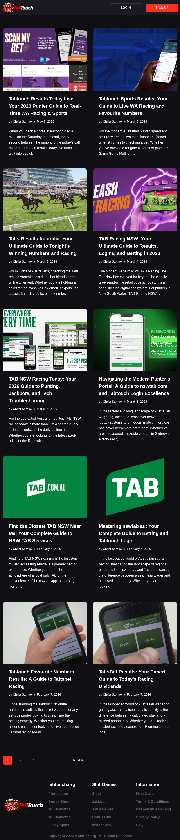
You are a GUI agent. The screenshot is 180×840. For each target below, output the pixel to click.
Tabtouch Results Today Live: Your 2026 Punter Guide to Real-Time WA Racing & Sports (45, 106)
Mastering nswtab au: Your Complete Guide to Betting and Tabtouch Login (133, 533)
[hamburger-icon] (43, 8)
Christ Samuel (22, 121)
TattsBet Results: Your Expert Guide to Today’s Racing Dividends (132, 679)
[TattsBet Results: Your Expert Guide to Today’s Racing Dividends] (135, 633)
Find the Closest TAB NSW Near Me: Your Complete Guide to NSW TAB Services (45, 533)
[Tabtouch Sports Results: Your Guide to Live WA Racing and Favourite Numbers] (135, 59)
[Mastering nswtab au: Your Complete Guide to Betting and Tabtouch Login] (135, 487)
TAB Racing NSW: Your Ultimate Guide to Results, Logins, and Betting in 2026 (129, 246)
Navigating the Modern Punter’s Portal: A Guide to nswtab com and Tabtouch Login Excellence (134, 386)
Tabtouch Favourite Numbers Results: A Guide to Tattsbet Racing (41, 679)
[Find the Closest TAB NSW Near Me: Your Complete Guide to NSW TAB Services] (45, 487)
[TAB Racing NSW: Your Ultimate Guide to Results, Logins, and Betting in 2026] (135, 199)
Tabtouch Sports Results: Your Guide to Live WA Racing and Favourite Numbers (133, 106)
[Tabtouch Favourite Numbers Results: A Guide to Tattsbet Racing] (45, 633)
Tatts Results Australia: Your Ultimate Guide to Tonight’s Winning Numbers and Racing (42, 246)
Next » (78, 760)
